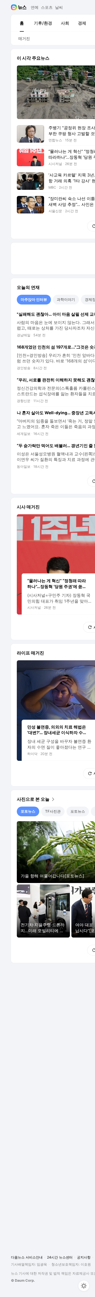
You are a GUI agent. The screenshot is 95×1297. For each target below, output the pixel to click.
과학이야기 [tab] (66, 299)
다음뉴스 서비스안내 (27, 1257)
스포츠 (47, 7)
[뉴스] (22, 7)
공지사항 (84, 1257)
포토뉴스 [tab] (28, 811)
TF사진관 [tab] (53, 811)
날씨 (59, 7)
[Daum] (14, 7)
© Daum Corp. (23, 1280)
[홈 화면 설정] (83, 1285)
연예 (34, 7)
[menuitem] (21, 23)
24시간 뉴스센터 (60, 1257)
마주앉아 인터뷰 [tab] (34, 299)
